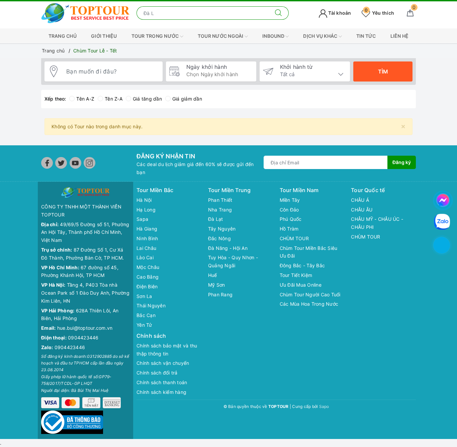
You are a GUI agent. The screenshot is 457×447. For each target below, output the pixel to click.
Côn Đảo (289, 209)
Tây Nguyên (222, 229)
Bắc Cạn (146, 315)
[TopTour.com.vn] (85, 12)
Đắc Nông (219, 238)
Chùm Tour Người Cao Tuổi (310, 294)
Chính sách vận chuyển (162, 363)
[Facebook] (47, 163)
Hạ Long (146, 209)
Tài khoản (339, 13)
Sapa (142, 219)
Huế (212, 275)
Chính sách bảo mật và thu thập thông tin (166, 349)
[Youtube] (75, 163)
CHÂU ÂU (361, 209)
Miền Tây (290, 200)
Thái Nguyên (151, 305)
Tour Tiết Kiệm (296, 275)
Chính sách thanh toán (161, 382)
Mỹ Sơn (216, 285)
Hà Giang (146, 229)
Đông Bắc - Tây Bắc (302, 265)
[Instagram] (89, 163)
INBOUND (273, 36)
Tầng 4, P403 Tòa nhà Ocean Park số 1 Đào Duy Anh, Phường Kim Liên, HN (85, 293)
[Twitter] (61, 163)
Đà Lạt (215, 219)
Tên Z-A (113, 99)
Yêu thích (379, 13)
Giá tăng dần (147, 99)
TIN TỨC (366, 36)
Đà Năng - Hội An (228, 248)
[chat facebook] (443, 199)
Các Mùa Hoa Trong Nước (309, 304)
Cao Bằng (147, 277)
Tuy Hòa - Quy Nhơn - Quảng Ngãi (233, 261)
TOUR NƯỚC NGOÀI (221, 36)
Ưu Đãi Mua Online (301, 285)
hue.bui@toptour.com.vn (85, 328)
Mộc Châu (147, 267)
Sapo (324, 406)
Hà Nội (144, 200)
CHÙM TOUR (294, 238)
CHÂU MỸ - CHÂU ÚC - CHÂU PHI (377, 223)
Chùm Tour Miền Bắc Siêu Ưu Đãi (309, 252)
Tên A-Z (85, 99)
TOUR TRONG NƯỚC (155, 36)
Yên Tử (144, 325)
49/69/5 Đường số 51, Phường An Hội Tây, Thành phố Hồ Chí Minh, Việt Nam (85, 232)
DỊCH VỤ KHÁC (320, 36)
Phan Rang (220, 294)
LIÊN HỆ (399, 36)
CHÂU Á (360, 200)
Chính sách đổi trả (157, 373)
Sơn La (144, 296)
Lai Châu (146, 248)
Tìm (383, 71)
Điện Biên (147, 286)
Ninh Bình (147, 238)
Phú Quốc (291, 219)
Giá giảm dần (187, 99)
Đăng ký (401, 162)
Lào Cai (145, 257)
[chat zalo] (442, 221)
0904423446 (83, 337)
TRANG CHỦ (63, 36)
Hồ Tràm (289, 229)
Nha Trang (220, 209)
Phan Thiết (220, 200)
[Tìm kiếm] (278, 13)
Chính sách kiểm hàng (161, 392)
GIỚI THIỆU (104, 36)
